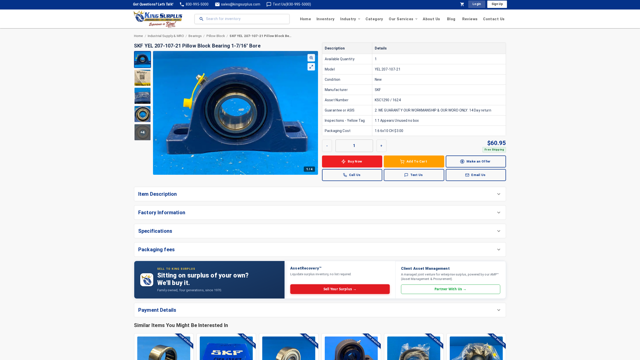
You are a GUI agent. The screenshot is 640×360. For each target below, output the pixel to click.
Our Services (401, 19)
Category (374, 19)
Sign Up (497, 4)
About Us (431, 19)
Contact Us (493, 19)
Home (305, 19)
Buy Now (355, 161)
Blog (451, 19)
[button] (320, 194)
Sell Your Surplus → (340, 289)
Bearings (195, 36)
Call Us (354, 175)
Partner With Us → (450, 289)
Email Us (478, 175)
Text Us (416, 175)
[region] (226, 113)
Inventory (325, 19)
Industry (348, 19)
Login (476, 4)
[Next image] (314, 112)
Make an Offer (478, 161)
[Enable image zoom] (311, 58)
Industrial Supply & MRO (166, 36)
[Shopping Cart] (462, 4)
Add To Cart (416, 161)
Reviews (470, 19)
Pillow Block (215, 36)
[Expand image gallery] (311, 66)
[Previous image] (157, 112)
